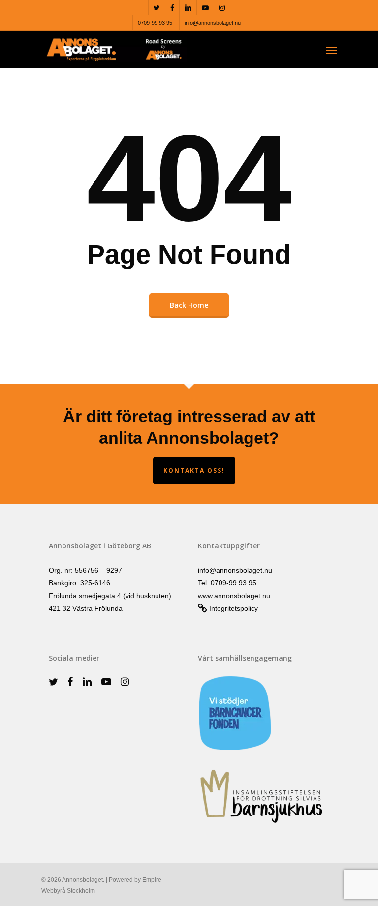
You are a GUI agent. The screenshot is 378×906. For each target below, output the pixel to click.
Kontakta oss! (194, 470)
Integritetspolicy (232, 608)
